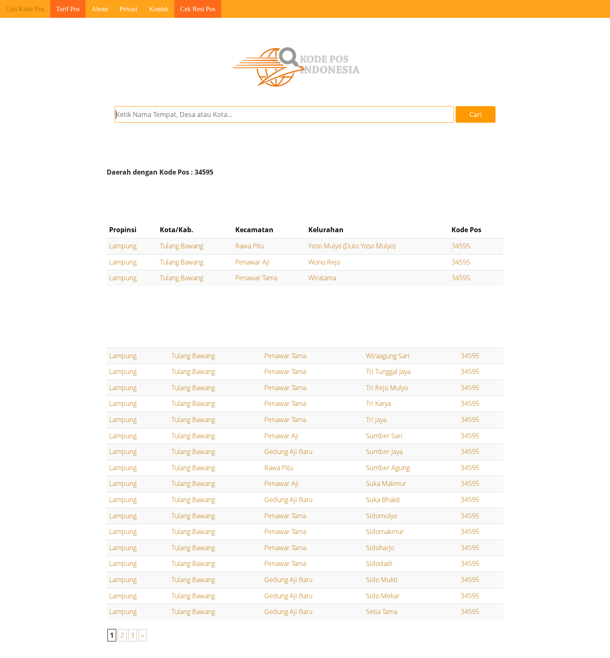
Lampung (123, 245)
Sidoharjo (380, 547)
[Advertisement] (305, 200)
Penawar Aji (252, 262)
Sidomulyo (381, 515)
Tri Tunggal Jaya (388, 371)
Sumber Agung (388, 467)
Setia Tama (381, 611)
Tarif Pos (68, 8)
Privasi (128, 8)
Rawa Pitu (249, 245)
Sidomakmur (385, 531)
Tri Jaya (376, 419)
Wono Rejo (324, 262)
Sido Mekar (383, 595)
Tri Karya (378, 403)
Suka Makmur (386, 483)
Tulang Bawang (181, 245)
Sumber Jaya (384, 451)
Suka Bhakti (383, 499)
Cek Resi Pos (197, 8)
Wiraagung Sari (388, 355)
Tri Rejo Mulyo (387, 387)
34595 (460, 245)
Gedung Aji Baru (288, 451)
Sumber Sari (384, 435)
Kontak (158, 8)
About (99, 8)
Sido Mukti (382, 579)
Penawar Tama (256, 277)
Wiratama (322, 277)
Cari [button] (475, 114)
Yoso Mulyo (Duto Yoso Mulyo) (351, 245)
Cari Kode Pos (25, 8)
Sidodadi (379, 563)
